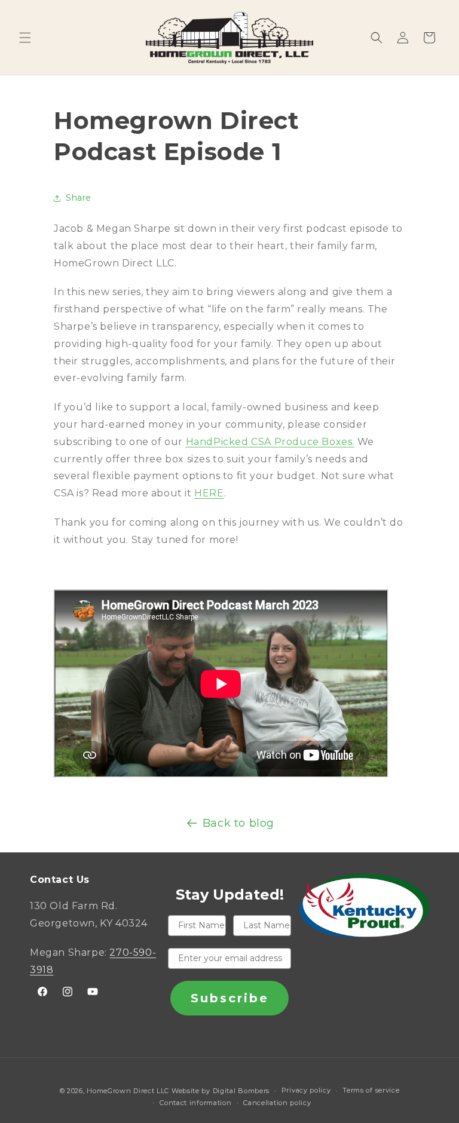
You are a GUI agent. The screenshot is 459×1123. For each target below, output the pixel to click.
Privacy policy (306, 1090)
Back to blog (238, 823)
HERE (209, 493)
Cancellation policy (277, 1103)
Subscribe (230, 998)
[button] (25, 37)
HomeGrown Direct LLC (128, 1091)
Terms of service (370, 1090)
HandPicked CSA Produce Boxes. (270, 441)
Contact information (195, 1103)
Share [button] (78, 197)
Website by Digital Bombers (221, 1091)
